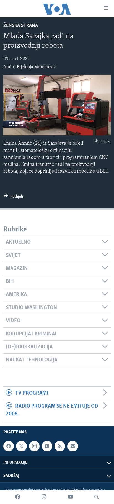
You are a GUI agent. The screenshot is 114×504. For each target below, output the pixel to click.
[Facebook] (17, 497)
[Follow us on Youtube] (47, 446)
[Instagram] (44, 497)
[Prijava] (72, 446)
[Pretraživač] (96, 497)
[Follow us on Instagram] (34, 446)
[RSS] (60, 446)
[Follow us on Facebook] (8, 446)
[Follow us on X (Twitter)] (21, 446)
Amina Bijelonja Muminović (29, 67)
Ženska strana (20, 25)
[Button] (13, 198)
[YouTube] (70, 497)
